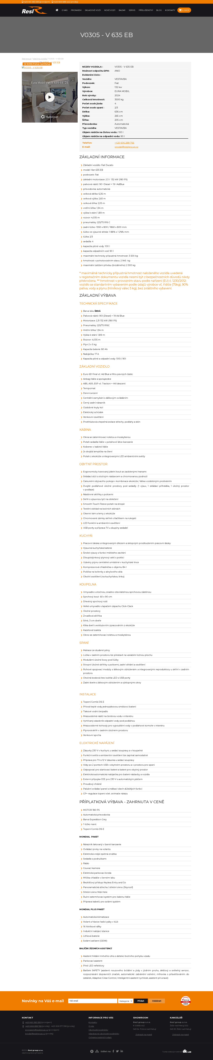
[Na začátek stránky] (92, 1052)
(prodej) (65, 2)
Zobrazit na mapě (143, 1034)
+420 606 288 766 (124, 142)
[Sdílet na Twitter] (117, 1052)
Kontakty (93, 1022)
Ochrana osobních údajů (100, 1037)
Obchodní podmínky (98, 1030)
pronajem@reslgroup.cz (36, 1030)
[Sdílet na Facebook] (113, 1052)
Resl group (26, 59)
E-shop (186, 10)
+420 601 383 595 (33, 1022)
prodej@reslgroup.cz (126, 146)
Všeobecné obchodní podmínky (104, 1033)
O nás (91, 1026)
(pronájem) (36, 2)
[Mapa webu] (97, 1052)
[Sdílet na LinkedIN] (122, 1052)
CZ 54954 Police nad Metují (37, 64)
